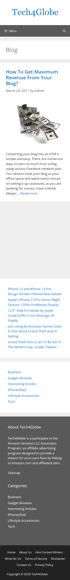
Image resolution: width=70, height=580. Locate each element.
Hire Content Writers (49, 552)
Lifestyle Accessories (23, 395)
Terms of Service (36, 559)
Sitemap (14, 473)
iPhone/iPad (17, 390)
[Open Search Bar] (64, 31)
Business (14, 372)
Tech (11, 401)
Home (11, 552)
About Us (25, 552)
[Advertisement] (35, 238)
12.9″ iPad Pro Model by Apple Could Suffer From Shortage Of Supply (31, 315)
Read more (28, 193)
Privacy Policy (44, 565)
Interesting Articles (22, 384)
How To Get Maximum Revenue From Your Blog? (32, 77)
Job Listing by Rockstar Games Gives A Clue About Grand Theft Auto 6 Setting (35, 331)
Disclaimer (58, 559)
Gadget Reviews (20, 378)
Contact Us (24, 565)
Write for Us (13, 559)
